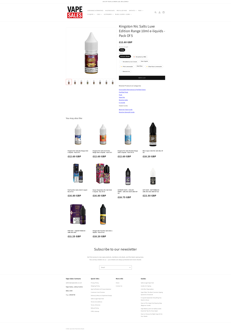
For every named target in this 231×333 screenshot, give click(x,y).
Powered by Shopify (79, 328)
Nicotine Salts (123, 100)
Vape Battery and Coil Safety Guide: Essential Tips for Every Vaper (151, 310)
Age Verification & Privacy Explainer (101, 289)
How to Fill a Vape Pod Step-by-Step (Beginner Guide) (151, 304)
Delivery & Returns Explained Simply (101, 295)
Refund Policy (95, 308)
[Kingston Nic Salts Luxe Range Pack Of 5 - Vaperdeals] (69, 82)
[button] (132, 10)
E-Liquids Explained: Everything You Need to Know (151, 299)
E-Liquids (122, 103)
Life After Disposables (147, 289)
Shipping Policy (95, 286)
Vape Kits (122, 97)
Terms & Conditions (96, 302)
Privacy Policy (95, 283)
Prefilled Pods (123, 92)
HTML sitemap (95, 311)
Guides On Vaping (146, 286)
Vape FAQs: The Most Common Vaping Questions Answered (152, 293)
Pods (120, 95)
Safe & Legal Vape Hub (97, 298)
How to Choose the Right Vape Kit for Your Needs (152, 315)
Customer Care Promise (98, 292)
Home (117, 283)
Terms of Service (95, 305)
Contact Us (119, 286)
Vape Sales (72, 328)
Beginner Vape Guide (125, 110)
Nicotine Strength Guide (127, 112)
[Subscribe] (130, 267)
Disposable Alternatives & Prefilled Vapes (132, 90)
